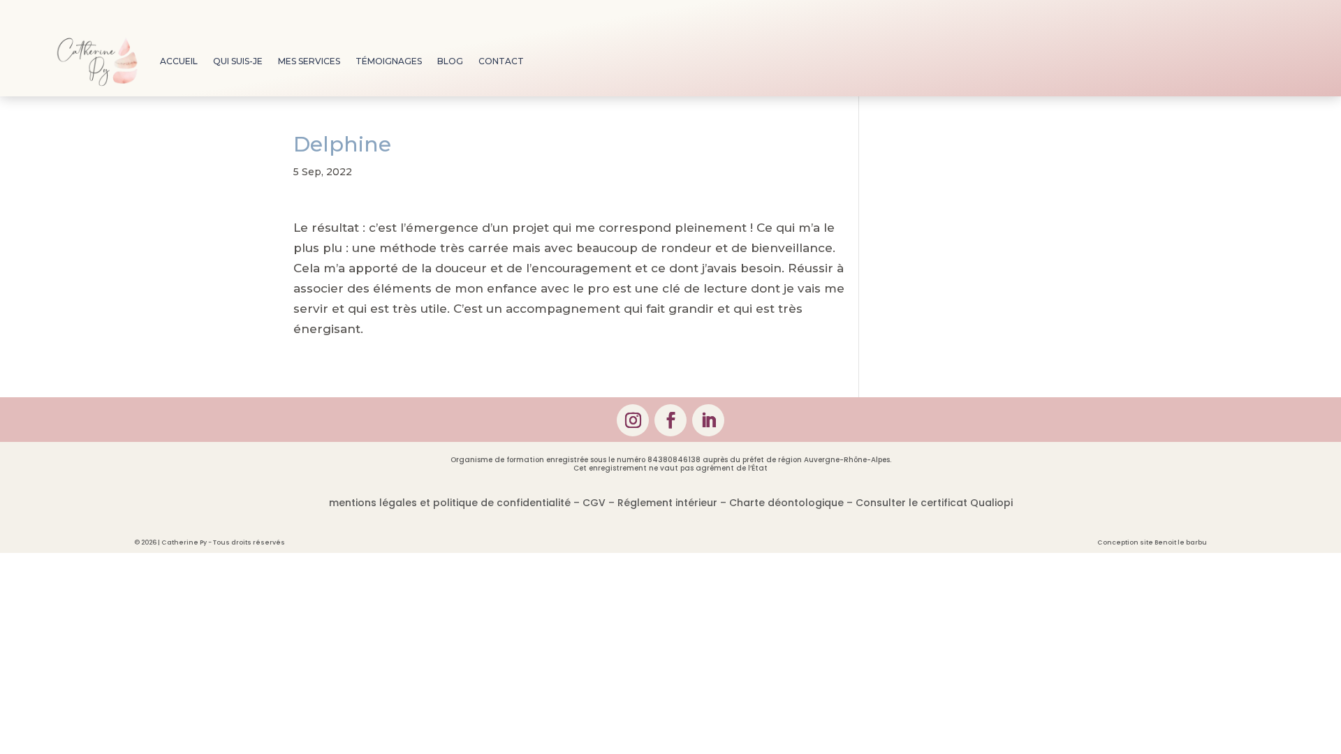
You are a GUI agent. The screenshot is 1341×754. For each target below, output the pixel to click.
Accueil (179, 61)
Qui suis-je (238, 61)
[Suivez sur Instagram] (633, 420)
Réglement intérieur (667, 503)
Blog (450, 61)
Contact (501, 61)
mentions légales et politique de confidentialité (450, 503)
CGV (594, 503)
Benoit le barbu (1181, 542)
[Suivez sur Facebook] (670, 420)
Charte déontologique (786, 503)
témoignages (389, 61)
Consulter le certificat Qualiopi (934, 503)
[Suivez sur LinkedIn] (708, 420)
